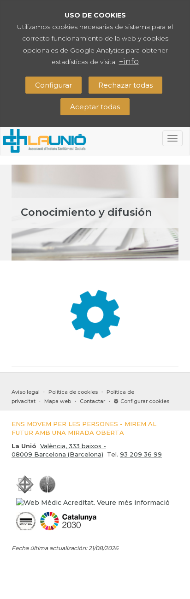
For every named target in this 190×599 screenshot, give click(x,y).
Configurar (53, 85)
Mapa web (57, 401)
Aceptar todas (95, 106)
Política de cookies (73, 392)
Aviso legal (26, 392)
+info (129, 61)
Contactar (92, 401)
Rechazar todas (125, 85)
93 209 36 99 (141, 454)
